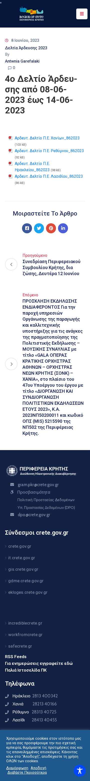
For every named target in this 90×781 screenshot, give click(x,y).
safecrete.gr (20, 646)
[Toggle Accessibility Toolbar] (79, 770)
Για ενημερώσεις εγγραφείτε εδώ (39, 663)
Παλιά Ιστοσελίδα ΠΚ (26, 670)
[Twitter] (39, 228)
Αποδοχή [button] (38, 768)
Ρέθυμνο (34, 711)
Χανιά (34, 703)
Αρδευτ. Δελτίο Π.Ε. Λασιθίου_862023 (49, 176)
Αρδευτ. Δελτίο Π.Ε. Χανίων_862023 (47, 138)
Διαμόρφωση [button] (17, 768)
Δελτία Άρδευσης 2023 (26, 48)
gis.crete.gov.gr (23, 569)
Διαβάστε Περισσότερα (27, 772)
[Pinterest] (51, 228)
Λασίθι (34, 719)
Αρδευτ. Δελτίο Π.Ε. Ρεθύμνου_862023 (49, 150)
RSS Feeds (15, 656)
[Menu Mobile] (82, 14)
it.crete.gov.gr (21, 557)
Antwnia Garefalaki (22, 61)
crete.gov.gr (19, 546)
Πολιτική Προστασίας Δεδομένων (45, 500)
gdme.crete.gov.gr (26, 580)
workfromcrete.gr (25, 634)
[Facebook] (27, 228)
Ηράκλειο (35, 695)
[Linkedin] (63, 228)
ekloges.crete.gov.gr (28, 592)
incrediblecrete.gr (25, 623)
